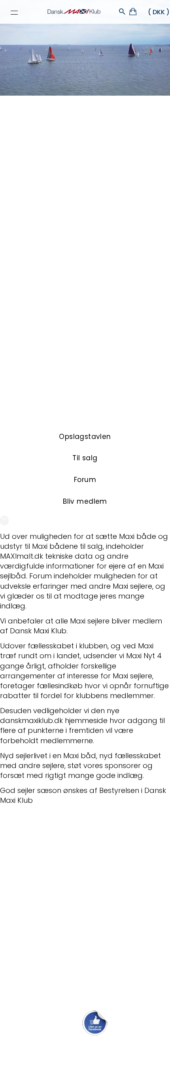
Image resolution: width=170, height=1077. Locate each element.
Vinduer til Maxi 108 (32, 907)
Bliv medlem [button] (85, 501)
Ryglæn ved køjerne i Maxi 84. (50, 959)
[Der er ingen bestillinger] (133, 13)
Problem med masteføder (44, 942)
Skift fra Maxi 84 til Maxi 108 (46, 838)
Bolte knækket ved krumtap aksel (56, 890)
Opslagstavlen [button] (85, 436)
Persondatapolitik (97, 1060)
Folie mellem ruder (31, 873)
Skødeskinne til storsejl (38, 925)
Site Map (60, 1060)
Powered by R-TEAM (122, 1067)
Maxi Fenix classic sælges (43, 994)
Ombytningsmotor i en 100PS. (49, 977)
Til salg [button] (84, 458)
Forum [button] (85, 479)
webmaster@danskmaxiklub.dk (85, 1046)
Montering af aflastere (38, 855)
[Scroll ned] (4, 520)
